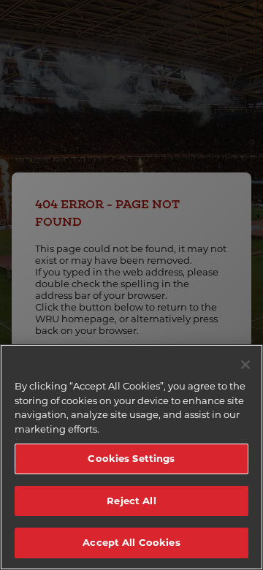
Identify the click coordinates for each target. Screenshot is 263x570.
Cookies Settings (131, 458)
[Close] (245, 365)
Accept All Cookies (131, 542)
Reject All (131, 500)
